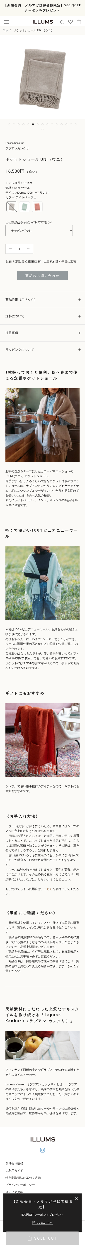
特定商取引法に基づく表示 (23, 1178)
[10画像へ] (52, 124)
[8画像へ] (42, 124)
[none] (11, 206)
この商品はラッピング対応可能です (29, 222)
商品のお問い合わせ (42, 275)
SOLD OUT (45, 1238)
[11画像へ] (57, 124)
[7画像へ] (38, 124)
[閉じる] (76, 1198)
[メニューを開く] (6, 22)
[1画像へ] (9, 124)
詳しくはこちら (42, 1222)
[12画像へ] (62, 124)
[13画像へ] (66, 124)
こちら (48, 889)
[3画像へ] (19, 124)
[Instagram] (42, 1150)
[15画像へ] (76, 124)
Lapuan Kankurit (14, 143)
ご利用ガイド (14, 1170)
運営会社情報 (14, 1163)
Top (5, 30)
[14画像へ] (71, 124)
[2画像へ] (14, 124)
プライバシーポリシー (20, 1184)
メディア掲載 (14, 1192)
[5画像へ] (28, 124)
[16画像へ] (42, 129)
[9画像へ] (47, 124)
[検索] (62, 22)
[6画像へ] (33, 124)
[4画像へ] (23, 124)
